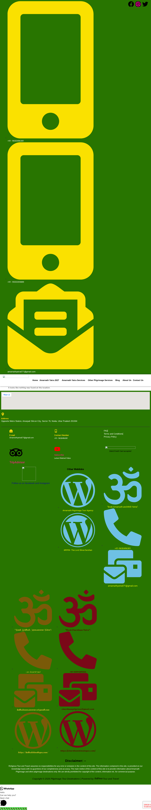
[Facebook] (131, 4)
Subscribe (59, 455)
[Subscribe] (57, 449)
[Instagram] (138, 4)
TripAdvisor (17, 462)
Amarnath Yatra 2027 (49, 380)
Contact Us (138, 380)
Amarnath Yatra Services (73, 380)
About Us (127, 380)
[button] (50, 380)
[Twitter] (145, 4)
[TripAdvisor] (15, 452)
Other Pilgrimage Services (100, 380)
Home (35, 380)
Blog (117, 380)
